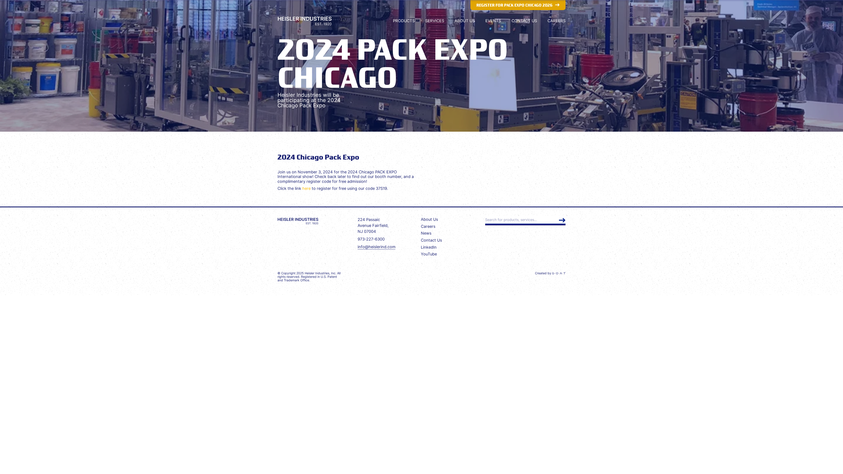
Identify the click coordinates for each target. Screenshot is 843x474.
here (306, 188)
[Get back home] (297, 221)
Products (404, 20)
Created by (543, 273)
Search (562, 220)
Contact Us (524, 20)
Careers (557, 20)
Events (493, 20)
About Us (465, 20)
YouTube (429, 254)
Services (434, 20)
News (426, 233)
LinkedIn (429, 247)
